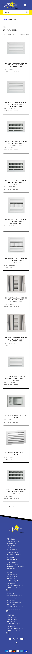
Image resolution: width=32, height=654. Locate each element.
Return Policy (11, 562)
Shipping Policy (12, 560)
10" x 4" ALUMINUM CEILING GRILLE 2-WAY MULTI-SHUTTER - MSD (16, 492)
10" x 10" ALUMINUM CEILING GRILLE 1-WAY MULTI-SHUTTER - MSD (16, 65)
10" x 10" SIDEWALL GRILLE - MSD (16, 416)
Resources (10, 545)
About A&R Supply (12, 543)
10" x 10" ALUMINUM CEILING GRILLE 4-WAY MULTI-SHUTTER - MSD (16, 300)
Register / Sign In (12, 541)
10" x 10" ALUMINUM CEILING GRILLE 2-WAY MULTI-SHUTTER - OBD (16, 182)
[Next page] (27, 507)
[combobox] (16, 12)
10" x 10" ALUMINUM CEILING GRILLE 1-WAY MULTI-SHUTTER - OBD (16, 104)
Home (5, 20)
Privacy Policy (11, 568)
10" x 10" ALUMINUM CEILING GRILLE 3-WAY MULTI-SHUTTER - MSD (16, 221)
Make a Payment (12, 552)
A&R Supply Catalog (13, 554)
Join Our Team (11, 550)
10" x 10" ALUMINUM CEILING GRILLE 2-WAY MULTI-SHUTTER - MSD (16, 143)
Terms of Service (12, 564)
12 (22, 506)
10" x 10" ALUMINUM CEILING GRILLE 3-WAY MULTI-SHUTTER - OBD (16, 261)
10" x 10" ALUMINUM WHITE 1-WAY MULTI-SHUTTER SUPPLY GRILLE (16, 378)
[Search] (27, 12)
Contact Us (10, 547)
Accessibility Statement (15, 566)
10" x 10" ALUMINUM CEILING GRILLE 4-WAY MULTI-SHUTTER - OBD (16, 339)
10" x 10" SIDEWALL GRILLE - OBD (16, 453)
